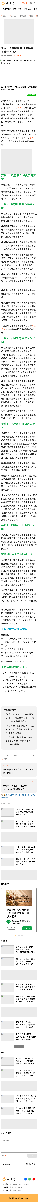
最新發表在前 (30, 1164)
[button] (35, 3)
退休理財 (7, 8)
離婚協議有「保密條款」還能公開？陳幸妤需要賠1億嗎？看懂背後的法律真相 (26, 999)
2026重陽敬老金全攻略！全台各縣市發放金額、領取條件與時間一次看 (25, 1061)
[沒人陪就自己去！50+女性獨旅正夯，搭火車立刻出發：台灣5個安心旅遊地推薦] (7, 1099)
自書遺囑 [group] (23, 16)
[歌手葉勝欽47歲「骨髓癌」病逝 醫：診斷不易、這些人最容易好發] (7, 824)
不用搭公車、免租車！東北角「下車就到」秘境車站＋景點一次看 (25, 1073)
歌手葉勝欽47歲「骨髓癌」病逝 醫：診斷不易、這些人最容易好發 (25, 824)
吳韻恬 (16, 755)
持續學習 (17, 8)
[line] (30, 1179)
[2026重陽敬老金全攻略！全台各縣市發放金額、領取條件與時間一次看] (7, 1061)
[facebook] (26, 1179)
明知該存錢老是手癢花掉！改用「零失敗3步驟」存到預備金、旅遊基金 (25, 961)
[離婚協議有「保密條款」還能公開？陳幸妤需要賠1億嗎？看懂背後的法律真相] (7, 999)
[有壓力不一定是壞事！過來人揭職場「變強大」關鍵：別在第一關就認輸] (7, 1025)
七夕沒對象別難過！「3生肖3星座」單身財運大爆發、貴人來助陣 (26, 1037)
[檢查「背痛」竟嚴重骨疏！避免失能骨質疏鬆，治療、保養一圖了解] (7, 850)
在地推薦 (27, 8)
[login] (31, 3)
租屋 (25, 755)
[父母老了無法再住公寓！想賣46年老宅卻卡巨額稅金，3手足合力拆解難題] (7, 987)
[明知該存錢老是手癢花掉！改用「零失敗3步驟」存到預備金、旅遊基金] (7, 961)
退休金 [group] (13, 16)
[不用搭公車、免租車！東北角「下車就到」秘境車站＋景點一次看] (7, 1073)
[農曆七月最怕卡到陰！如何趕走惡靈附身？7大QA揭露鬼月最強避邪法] (7, 949)
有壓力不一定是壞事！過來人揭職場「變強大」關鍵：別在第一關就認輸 (26, 1024)
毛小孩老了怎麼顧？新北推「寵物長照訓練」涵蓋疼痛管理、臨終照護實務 (25, 1111)
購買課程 (24, 3)
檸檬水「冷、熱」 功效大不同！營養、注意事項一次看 (26, 861)
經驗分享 (7, 755)
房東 (32, 755)
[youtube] (34, 1179)
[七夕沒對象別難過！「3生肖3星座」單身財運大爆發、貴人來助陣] (7, 1037)
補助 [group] (31, 16)
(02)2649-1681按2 (16, 1187)
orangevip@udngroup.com (19, 1184)
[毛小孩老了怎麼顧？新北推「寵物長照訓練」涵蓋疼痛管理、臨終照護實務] (7, 1111)
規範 (2, 1155)
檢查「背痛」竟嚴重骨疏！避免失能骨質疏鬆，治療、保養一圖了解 (25, 849)
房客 (5, 759)
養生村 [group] (4, 16)
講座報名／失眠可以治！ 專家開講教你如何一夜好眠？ (26, 812)
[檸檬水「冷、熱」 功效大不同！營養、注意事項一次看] (7, 862)
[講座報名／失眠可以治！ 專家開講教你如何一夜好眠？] (7, 812)
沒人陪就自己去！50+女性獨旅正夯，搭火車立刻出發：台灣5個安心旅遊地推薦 (26, 1098)
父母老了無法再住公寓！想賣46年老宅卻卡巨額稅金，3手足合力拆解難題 (26, 987)
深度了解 (27, 928)
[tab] (15, 935)
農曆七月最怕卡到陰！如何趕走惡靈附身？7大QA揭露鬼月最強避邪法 (26, 949)
